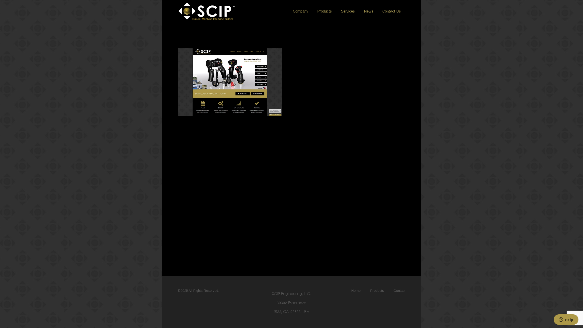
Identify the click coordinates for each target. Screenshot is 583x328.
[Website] (230, 52)
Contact (399, 290)
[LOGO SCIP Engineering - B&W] (207, 11)
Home (356, 290)
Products (377, 290)
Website (189, 123)
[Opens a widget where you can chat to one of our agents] (565, 320)
